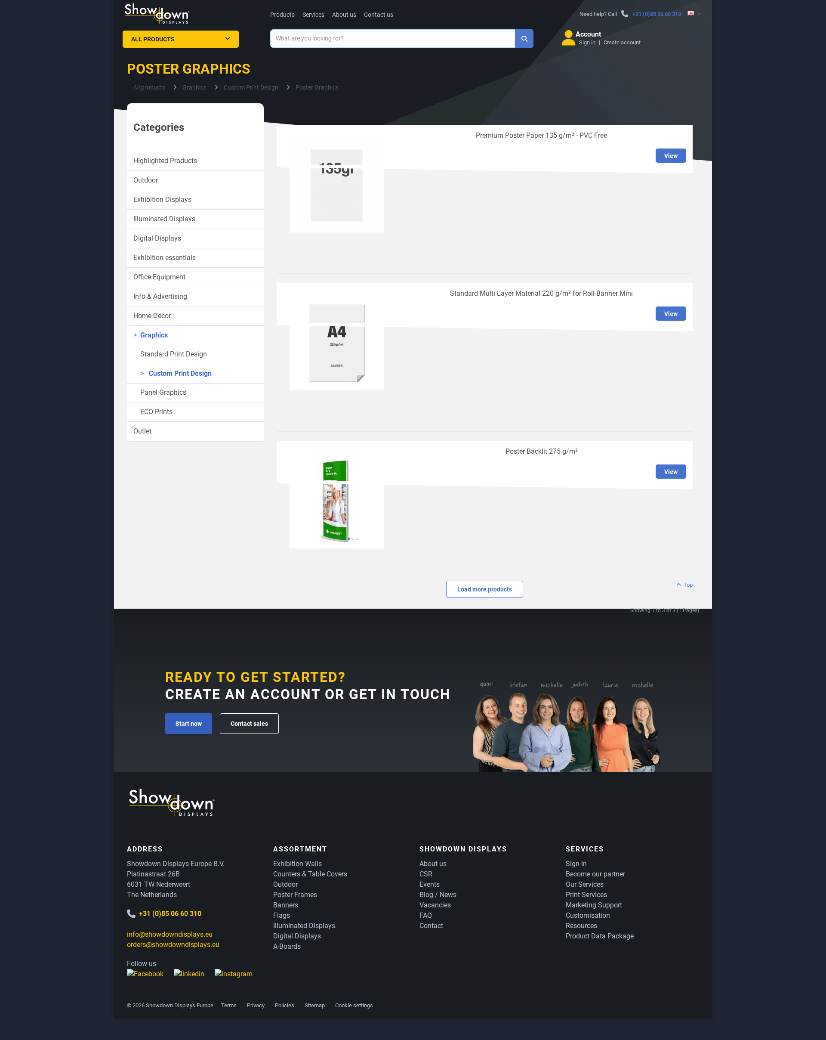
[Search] (524, 38)
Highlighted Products (165, 161)
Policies (284, 1005)
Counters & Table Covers (310, 874)
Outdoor (145, 180)
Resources (581, 926)
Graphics (150, 335)
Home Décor (152, 316)
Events (429, 884)
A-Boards (287, 946)
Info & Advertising (160, 296)
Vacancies (435, 905)
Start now (189, 723)
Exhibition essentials (164, 258)
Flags (281, 915)
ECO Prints (153, 412)
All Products (153, 39)
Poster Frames (295, 895)
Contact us (378, 14)
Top (687, 585)
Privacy (256, 1005)
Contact (431, 926)
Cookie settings (354, 1005)
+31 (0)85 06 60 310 (656, 14)
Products (282, 14)
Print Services (586, 895)
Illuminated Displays (164, 219)
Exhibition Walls (297, 864)
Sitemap (315, 1005)
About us (344, 14)
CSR (425, 874)
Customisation (588, 915)
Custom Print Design (176, 373)
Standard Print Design (170, 354)
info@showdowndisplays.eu (170, 934)
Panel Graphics (159, 392)
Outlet (142, 431)
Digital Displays (157, 238)
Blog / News (437, 895)
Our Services (585, 884)
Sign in (587, 42)
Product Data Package (600, 936)
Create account (622, 42)
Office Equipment (159, 277)
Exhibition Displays (162, 199)
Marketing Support (594, 905)
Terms (229, 1005)
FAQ (425, 915)
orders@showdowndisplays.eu (173, 945)
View (671, 155)
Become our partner (595, 874)
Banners (285, 905)
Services (313, 14)
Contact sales (249, 723)
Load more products (484, 589)
